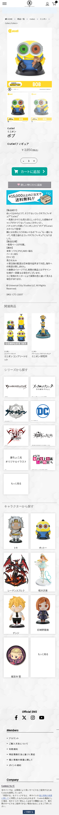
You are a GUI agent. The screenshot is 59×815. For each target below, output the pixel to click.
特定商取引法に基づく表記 (22, 754)
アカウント (14, 738)
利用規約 (13, 749)
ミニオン (6, 351)
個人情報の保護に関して (21, 759)
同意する (29, 812)
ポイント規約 (15, 765)
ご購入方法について (18, 743)
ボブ (11, 135)
